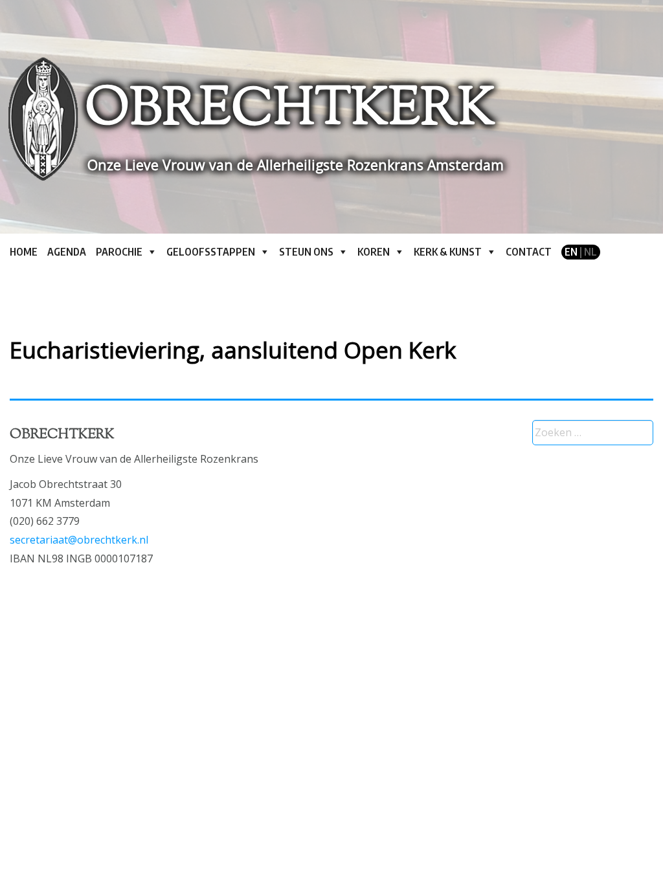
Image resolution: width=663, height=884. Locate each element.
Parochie (119, 251)
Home (24, 251)
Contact (529, 251)
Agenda (66, 251)
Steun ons (306, 251)
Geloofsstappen (210, 251)
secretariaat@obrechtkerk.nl (79, 540)
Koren (373, 251)
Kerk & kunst (448, 251)
